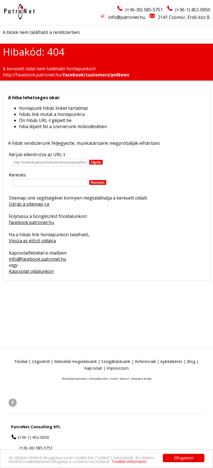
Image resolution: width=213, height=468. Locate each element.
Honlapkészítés (98, 378)
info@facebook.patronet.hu (37, 259)
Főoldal (20, 361)
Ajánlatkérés (171, 361)
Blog (191, 361)
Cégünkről (41, 361)
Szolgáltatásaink (115, 361)
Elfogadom (184, 457)
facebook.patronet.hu (31, 222)
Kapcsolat (93, 368)
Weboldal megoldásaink (75, 361)
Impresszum (117, 368)
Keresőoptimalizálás (74, 378)
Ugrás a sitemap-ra (29, 204)
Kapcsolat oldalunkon (31, 271)
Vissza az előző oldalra (32, 241)
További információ (128, 461)
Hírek (114, 378)
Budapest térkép (141, 378)
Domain (124, 378)
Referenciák (145, 361)
